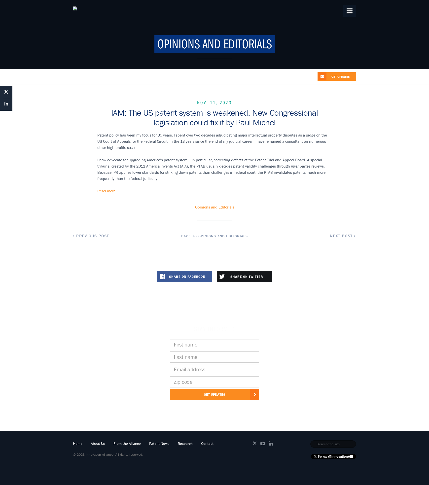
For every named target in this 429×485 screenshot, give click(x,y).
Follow (335, 456)
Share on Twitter (246, 277)
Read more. (106, 190)
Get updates (340, 76)
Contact (207, 443)
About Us (98, 443)
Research (185, 443)
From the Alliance (127, 443)
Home (77, 443)
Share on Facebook (187, 277)
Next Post (342, 235)
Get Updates (214, 394)
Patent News (159, 443)
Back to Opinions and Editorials (214, 236)
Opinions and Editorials (214, 207)
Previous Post (92, 235)
